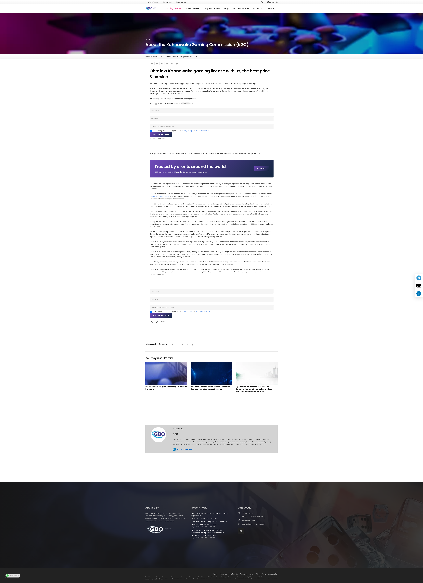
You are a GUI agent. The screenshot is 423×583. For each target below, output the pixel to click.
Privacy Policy (187, 130)
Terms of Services (203, 130)
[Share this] (157, 63)
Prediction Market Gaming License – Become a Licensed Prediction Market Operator (210, 388)
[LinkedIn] (241, 531)
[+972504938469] (240, 520)
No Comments (212, 518)
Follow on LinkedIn (184, 449)
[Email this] (152, 63)
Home (215, 574)
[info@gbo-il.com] (240, 513)
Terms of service (246, 574)
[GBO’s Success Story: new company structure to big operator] (166, 373)
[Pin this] (192, 344)
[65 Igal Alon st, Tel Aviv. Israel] (240, 524)
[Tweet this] (162, 63)
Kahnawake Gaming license (160, 196)
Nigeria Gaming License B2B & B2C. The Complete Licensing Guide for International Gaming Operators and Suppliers (254, 389)
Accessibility (273, 574)
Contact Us (233, 574)
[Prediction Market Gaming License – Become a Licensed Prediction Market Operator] (211, 373)
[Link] (150, 8)
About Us (223, 574)
